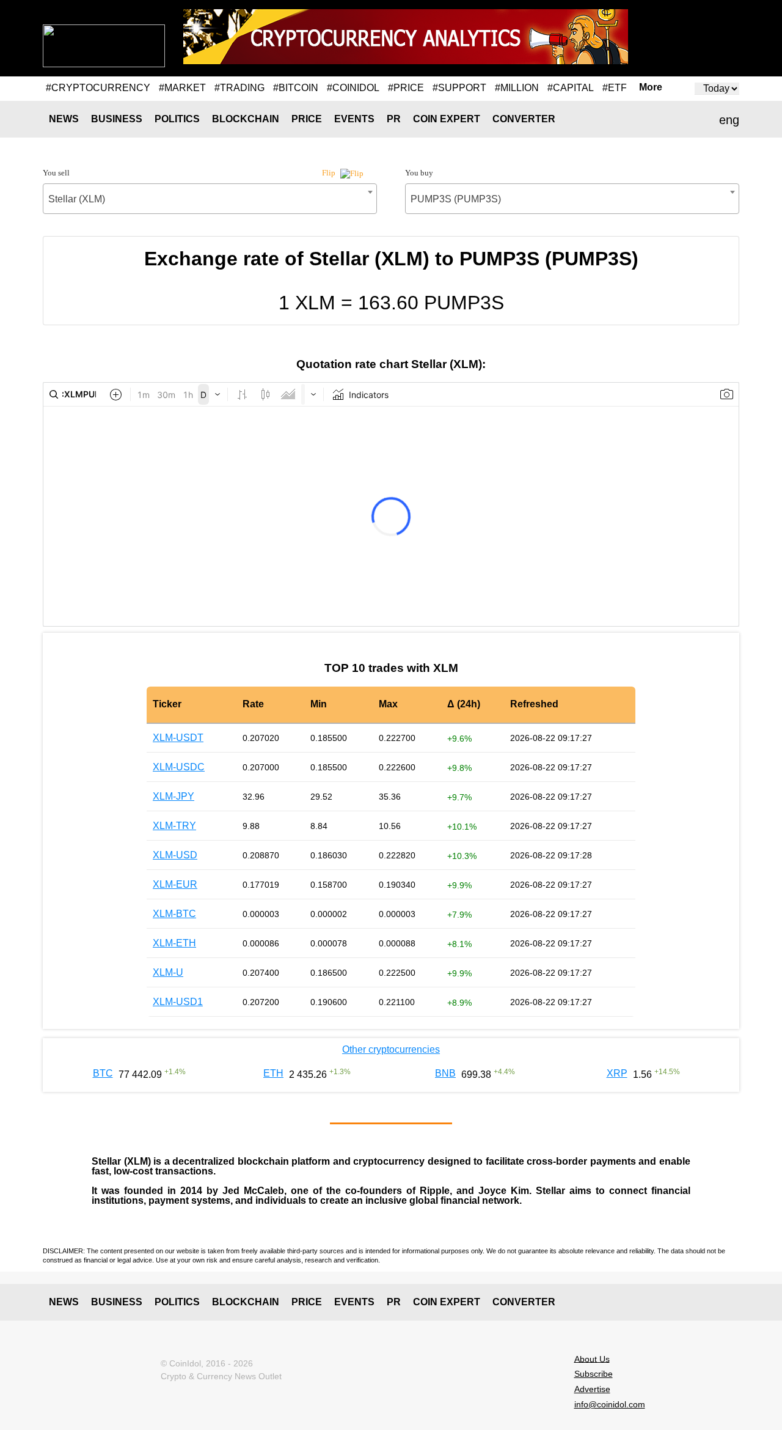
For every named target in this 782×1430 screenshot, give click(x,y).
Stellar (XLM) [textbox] (76, 199)
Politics (177, 119)
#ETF (614, 88)
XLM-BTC (174, 913)
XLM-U (168, 972)
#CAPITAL (570, 88)
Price (306, 119)
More (650, 87)
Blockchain (245, 119)
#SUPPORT (459, 88)
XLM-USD (175, 855)
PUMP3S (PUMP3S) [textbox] (456, 199)
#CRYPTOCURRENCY (98, 88)
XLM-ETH (174, 943)
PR (394, 119)
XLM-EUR (175, 884)
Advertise (592, 1389)
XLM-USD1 (178, 1002)
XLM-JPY (173, 796)
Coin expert (446, 119)
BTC (103, 1073)
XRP (617, 1073)
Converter (523, 119)
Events (354, 119)
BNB (445, 1073)
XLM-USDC (179, 767)
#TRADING (239, 88)
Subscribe (593, 1374)
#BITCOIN (295, 88)
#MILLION (517, 88)
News (64, 119)
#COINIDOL (353, 88)
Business (116, 119)
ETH (273, 1073)
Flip (329, 172)
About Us (592, 1358)
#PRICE (406, 88)
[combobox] (210, 198)
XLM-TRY (174, 825)
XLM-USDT (178, 737)
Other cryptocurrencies (391, 1049)
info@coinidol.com (609, 1404)
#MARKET (182, 88)
